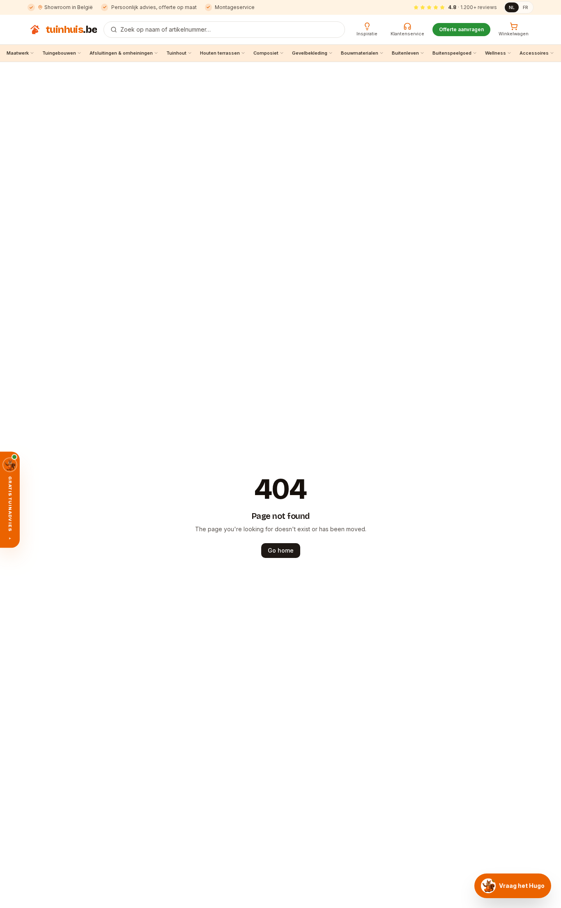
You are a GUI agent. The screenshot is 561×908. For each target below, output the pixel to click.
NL (512, 7)
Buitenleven (405, 53)
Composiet (265, 53)
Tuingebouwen (59, 53)
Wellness (495, 53)
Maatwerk (18, 53)
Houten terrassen (220, 53)
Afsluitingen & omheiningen (121, 53)
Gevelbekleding (309, 53)
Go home (281, 550)
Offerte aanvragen (461, 29)
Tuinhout (176, 53)
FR (525, 7)
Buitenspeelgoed (451, 53)
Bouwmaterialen (359, 53)
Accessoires (534, 53)
